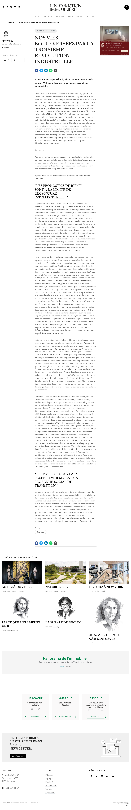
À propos (49, 779)
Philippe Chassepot (59, 591)
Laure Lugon (13, 630)
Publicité (49, 782)
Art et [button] (37, 17)
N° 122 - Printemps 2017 (46, 31)
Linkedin (7, 47)
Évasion (70, 17)
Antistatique (125, 803)
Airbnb (50, 114)
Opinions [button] (90, 17)
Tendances (59, 17)
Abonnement (51, 786)
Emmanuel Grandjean (16, 591)
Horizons (48, 17)
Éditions (49, 775)
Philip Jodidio (101, 591)
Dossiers (79, 17)
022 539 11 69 (12, 788)
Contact (48, 789)
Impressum (50, 792)
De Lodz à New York (106, 587)
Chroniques (10, 23)
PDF (7, 60)
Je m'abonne (17, 756)
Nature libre (56, 587)
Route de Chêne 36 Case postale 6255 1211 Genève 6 (10, 778)
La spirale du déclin (63, 622)
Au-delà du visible (17, 587)
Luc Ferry (56, 627)
